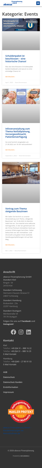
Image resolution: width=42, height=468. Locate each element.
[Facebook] (13, 332)
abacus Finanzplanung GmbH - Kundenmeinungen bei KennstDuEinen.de (17, 430)
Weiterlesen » (10, 77)
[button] (38, 3)
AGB (5, 372)
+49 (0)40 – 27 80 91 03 (21, 361)
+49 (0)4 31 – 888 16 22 (21, 348)
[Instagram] (21, 332)
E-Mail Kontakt (9, 354)
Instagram (8, 324)
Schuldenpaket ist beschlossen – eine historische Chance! (15, 58)
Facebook (26, 321)
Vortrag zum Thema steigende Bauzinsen (16, 210)
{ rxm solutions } (24, 456)
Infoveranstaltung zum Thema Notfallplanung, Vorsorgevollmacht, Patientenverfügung (17, 132)
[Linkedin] (28, 332)
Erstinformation (10, 387)
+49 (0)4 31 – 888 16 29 (21, 351)
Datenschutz (9, 377)
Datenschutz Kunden (12, 382)
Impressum (8, 392)
